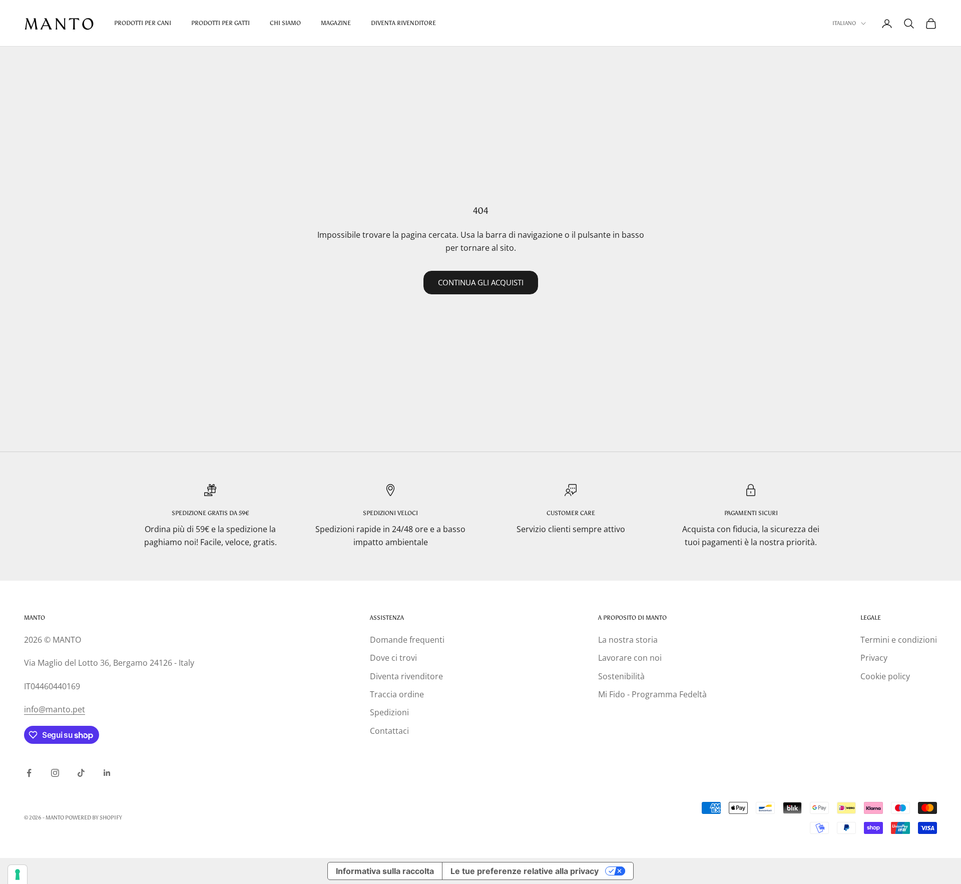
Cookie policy (885, 676)
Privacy (873, 657)
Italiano (844, 23)
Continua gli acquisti (481, 282)
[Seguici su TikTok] (81, 773)
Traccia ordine (397, 694)
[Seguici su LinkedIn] (107, 773)
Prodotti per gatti (220, 23)
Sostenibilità (621, 676)
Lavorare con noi (630, 657)
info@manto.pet (54, 709)
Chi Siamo (285, 23)
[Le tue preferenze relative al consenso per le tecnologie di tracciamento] (17, 874)
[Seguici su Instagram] (55, 773)
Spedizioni (389, 712)
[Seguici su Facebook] (29, 773)
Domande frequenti (407, 639)
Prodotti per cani (142, 23)
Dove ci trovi (393, 657)
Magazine (336, 23)
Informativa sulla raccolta (385, 871)
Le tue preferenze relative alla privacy (524, 871)
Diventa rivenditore (406, 676)
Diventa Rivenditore (403, 23)
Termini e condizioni (898, 639)
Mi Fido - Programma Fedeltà (652, 694)
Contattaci (389, 730)
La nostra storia (628, 639)
